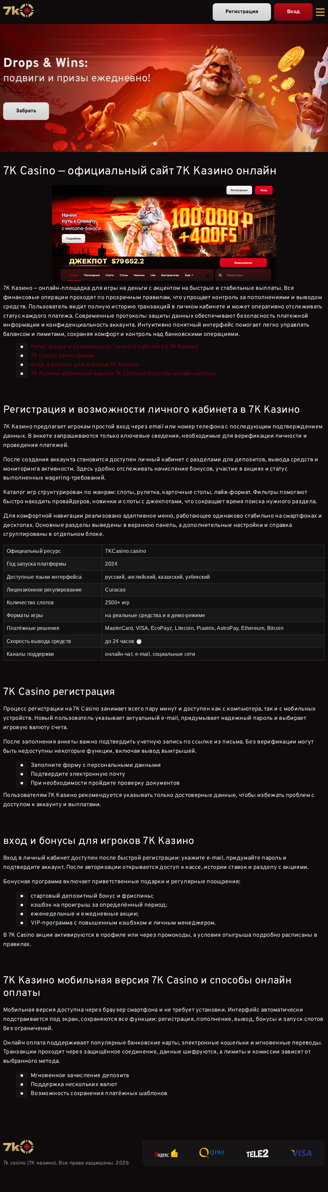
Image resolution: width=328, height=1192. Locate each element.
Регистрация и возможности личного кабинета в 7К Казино (115, 347)
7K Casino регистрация (62, 356)
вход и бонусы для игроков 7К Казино (85, 365)
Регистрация (242, 12)
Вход (293, 12)
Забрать (26, 111)
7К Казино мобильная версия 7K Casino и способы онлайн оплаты (123, 373)
